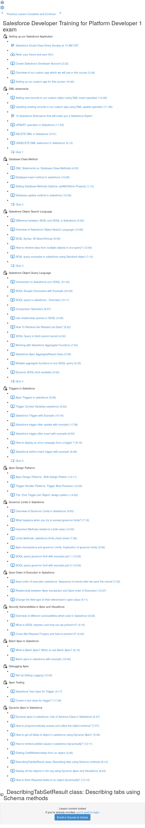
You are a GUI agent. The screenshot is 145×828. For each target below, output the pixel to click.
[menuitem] (2, 9)
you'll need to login (88, 812)
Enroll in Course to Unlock (72, 817)
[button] (2, 3)
